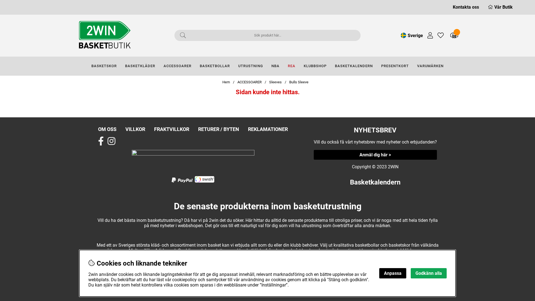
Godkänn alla (428, 273)
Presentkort (395, 66)
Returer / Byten (218, 129)
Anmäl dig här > (375, 154)
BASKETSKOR (104, 66)
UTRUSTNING (250, 66)
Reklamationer (268, 129)
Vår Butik (503, 7)
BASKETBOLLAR (215, 66)
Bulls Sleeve (298, 82)
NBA (275, 66)
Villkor (135, 129)
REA (291, 66)
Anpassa (393, 273)
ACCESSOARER (177, 66)
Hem (226, 82)
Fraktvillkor (171, 129)
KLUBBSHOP (315, 66)
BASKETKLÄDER (140, 66)
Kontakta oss (466, 7)
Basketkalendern (375, 182)
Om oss (107, 129)
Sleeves (275, 82)
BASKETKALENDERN (354, 66)
